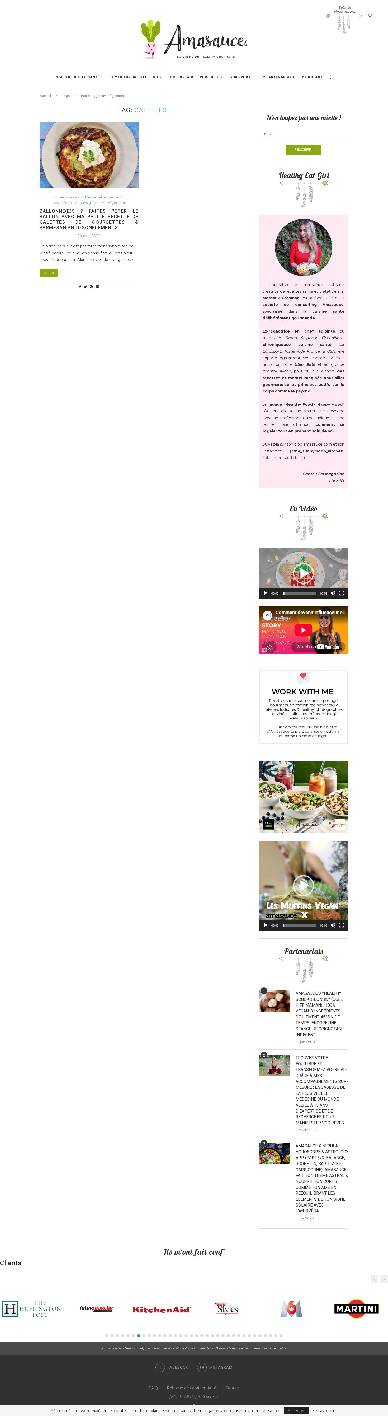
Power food (62, 203)
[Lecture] (265, 593)
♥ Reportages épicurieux (194, 77)
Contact (232, 1388)
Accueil (45, 96)
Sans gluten (89, 203)
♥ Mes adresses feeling (134, 77)
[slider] (299, 593)
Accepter (296, 1410)
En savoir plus (324, 1411)
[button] (303, 573)
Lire (47, 273)
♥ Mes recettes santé (78, 77)
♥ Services (241, 77)
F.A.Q (153, 1388)
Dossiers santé (65, 197)
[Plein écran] (341, 593)
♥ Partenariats (278, 77)
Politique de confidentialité (191, 1388)
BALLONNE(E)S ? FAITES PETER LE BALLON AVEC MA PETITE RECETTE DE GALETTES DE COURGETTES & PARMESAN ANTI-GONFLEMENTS (89, 219)
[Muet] (333, 593)
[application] (303, 573)
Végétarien (116, 203)
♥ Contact (312, 77)
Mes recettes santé (101, 197)
